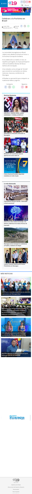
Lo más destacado (10, 184)
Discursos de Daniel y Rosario (16, 487)
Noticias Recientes (10, 95)
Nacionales (7, 14)
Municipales (16, 492)
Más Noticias (7, 273)
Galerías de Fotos (16, 485)
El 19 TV (16, 482)
